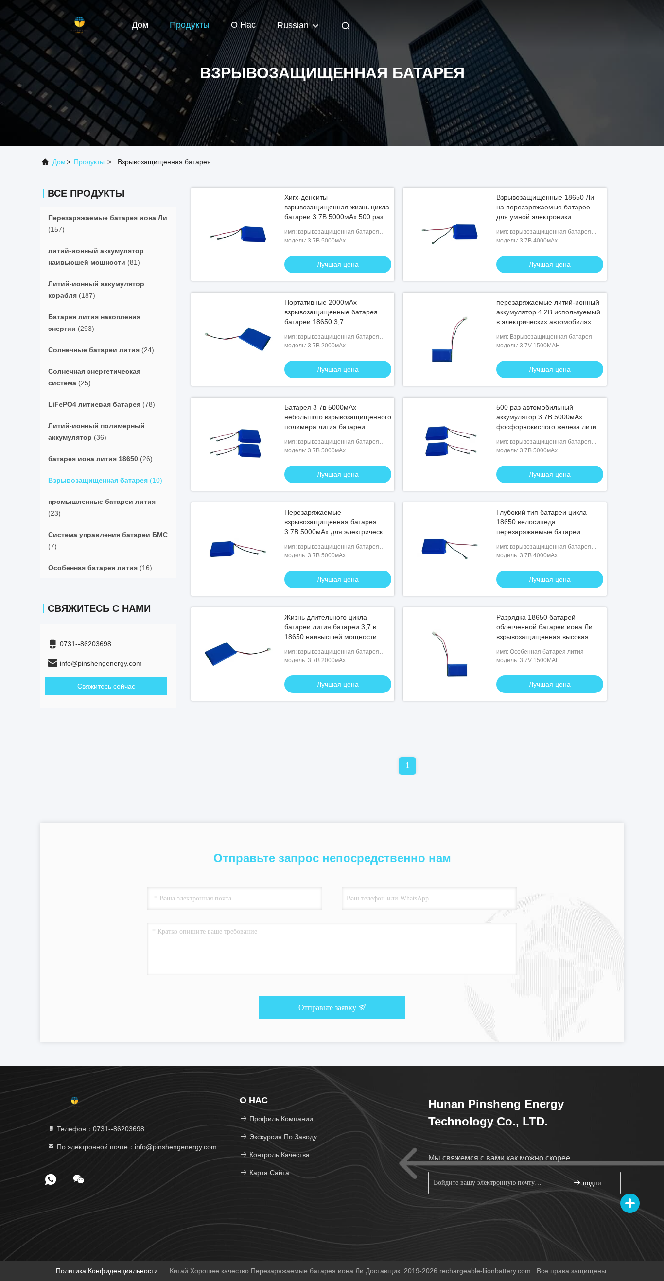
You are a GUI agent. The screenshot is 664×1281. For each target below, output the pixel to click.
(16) (100, 567)
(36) (96, 431)
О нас (243, 25)
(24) (101, 350)
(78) (101, 404)
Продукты (190, 25)
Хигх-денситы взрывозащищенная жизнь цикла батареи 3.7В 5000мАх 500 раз (336, 207)
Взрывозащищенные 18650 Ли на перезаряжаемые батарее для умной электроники (545, 207)
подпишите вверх (596, 1183)
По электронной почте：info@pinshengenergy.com (136, 1147)
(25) (94, 377)
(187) (96, 289)
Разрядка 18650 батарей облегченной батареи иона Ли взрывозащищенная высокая (544, 626)
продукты (89, 162)
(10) (105, 480)
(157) (107, 223)
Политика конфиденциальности (107, 1271)
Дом (140, 25)
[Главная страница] (79, 24)
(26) (100, 459)
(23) (102, 507)
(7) (108, 540)
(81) (96, 256)
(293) (94, 322)
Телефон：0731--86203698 (99, 1129)
